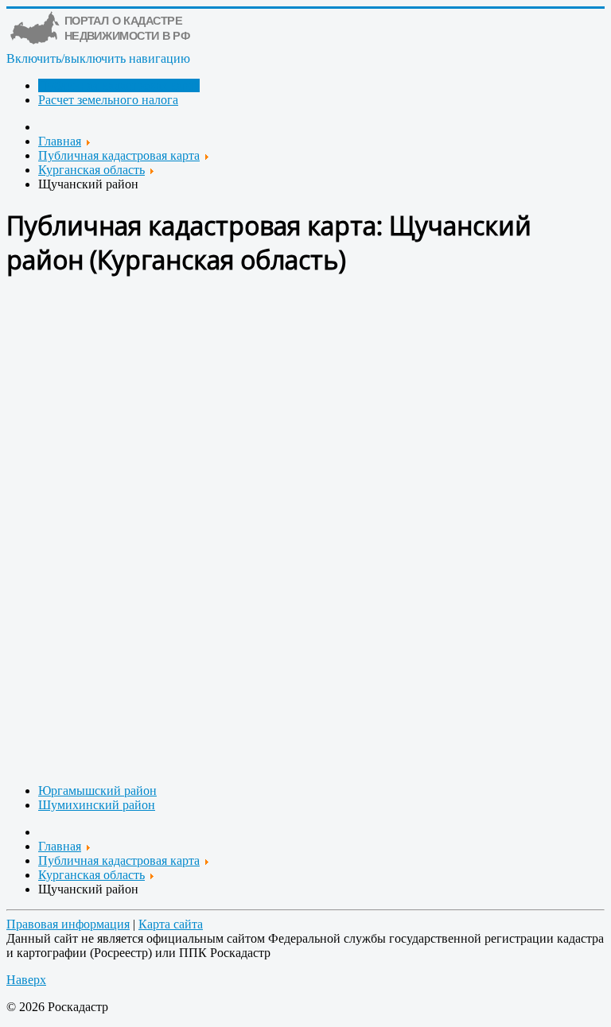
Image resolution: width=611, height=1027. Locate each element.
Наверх (26, 979)
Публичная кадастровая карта (119, 85)
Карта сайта (170, 924)
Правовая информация (68, 924)
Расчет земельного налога (108, 100)
